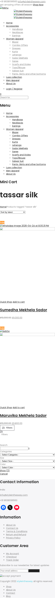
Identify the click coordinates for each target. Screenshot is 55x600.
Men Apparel (12, 80)
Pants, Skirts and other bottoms (29, 73)
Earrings (16, 35)
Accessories (12, 26)
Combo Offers (20, 45)
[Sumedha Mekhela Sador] (27, 229)
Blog (8, 596)
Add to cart (19, 301)
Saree (15, 61)
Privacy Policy (13, 537)
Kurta (15, 51)
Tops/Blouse (18, 67)
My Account (12, 553)
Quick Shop (6, 301)
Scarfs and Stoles (21, 64)
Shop (8, 586)
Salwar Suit (18, 70)
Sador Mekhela (20, 57)
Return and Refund (16, 534)
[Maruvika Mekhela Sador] (27, 335)
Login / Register (14, 88)
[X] (10, 507)
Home (9, 22)
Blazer (15, 42)
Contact (10, 593)
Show (5, 470)
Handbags (17, 29)
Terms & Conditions (16, 531)
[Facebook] (3, 507)
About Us (11, 83)
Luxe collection (14, 77)
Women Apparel (14, 38)
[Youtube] (16, 507)
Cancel (4, 473)
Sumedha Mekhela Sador (23, 309)
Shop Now (38, 4)
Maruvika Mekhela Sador (23, 415)
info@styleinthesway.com (14, 495)
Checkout (11, 556)
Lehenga (16, 54)
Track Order (12, 560)
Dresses (16, 48)
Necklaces (17, 32)
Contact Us (12, 528)
